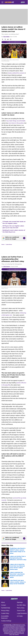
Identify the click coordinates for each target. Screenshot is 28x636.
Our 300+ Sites (21, 605)
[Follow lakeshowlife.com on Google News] (24, 238)
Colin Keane (6, 266)
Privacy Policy (5, 610)
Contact (3, 605)
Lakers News (9, 244)
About (3, 602)
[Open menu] (2, 2)
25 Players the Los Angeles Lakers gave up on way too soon (13, 226)
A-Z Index (20, 616)
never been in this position (16, 123)
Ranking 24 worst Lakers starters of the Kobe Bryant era (14, 231)
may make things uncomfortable (15, 121)
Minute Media (8, 624)
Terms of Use (21, 610)
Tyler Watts (6, 36)
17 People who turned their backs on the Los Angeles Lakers (14, 222)
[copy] (11, 39)
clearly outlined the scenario (16, 73)
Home (2, 244)
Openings (20, 602)
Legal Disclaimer (22, 613)
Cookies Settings (6, 621)
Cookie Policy (5, 613)
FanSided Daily (5, 608)
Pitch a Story (20, 608)
